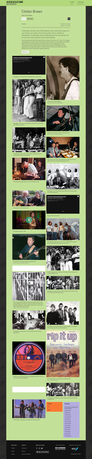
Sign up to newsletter (44, 452)
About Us (24, 445)
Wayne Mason (67, 425)
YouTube (42, 448)
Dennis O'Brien (68, 423)
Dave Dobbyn (67, 418)
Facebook (69, 18)
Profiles (13, 448)
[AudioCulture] (14, 3)
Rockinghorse (67, 412)
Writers (23, 451)
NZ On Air (75, 449)
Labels (12, 451)
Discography (30, 18)
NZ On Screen (60, 448)
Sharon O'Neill (68, 421)
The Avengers (67, 431)
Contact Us (24, 448)
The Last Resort (68, 435)
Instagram (39, 448)
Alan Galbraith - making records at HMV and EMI (71, 407)
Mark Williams (68, 427)
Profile (23, 18)
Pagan (49, 409)
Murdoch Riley (68, 410)
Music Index (14, 445)
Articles (13, 454)
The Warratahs (68, 414)
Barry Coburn (67, 433)
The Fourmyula (68, 416)
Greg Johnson (67, 429)
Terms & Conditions (26, 454)
